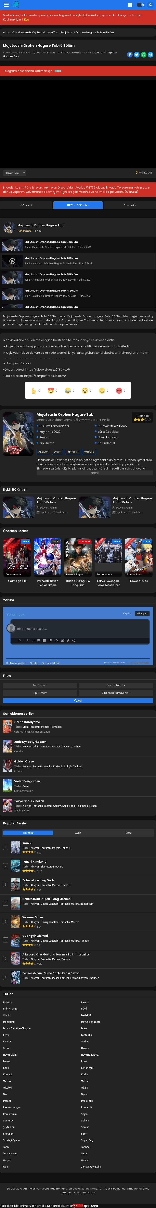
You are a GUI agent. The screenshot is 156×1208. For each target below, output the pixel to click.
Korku (56, 766)
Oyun (84, 1094)
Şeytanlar (8, 1127)
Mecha (85, 1081)
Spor (84, 1133)
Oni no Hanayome (27, 722)
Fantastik (72, 452)
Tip (39, 693)
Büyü (84, 1008)
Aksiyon (43, 452)
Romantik (56, 726)
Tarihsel (76, 746)
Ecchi (6, 1035)
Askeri (84, 1002)
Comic (6, 1015)
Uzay (84, 1153)
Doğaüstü (9, 1021)
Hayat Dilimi (10, 1054)
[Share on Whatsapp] (144, 55)
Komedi (64, 977)
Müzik (84, 1087)
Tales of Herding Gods (38, 880)
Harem (85, 1048)
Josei (84, 1061)
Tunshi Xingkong (34, 862)
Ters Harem (10, 1153)
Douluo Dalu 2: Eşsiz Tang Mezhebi (46, 899)
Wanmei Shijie (32, 917)
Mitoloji (45, 726)
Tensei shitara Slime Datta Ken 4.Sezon (50, 973)
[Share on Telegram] (151, 55)
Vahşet (7, 1160)
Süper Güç (87, 1140)
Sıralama (115, 693)
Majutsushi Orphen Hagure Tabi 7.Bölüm (132, 500)
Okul (5, 1094)
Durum (115, 685)
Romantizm (86, 903)
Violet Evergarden (27, 781)
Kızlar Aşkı (87, 1067)
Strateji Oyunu (11, 1140)
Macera (89, 452)
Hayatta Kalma (90, 1054)
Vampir (85, 1160)
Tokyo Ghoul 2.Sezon (29, 801)
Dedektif (86, 1015)
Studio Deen (118, 426)
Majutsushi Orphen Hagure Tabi (40, 225)
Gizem (6, 1048)
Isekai (55, 977)
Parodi (7, 1100)
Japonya (111, 437)
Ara (79, 700)
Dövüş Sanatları (41, 746)
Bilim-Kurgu (47, 866)
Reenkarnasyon (79, 977)
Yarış (6, 1166)
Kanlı (65, 805)
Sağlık (84, 1114)
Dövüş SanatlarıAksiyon (17, 1028)
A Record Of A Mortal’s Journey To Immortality (56, 954)
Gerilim (48, 766)
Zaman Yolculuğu (91, 1166)
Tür (39, 685)
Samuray (8, 1120)
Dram (57, 452)
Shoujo (85, 1127)
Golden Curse (24, 761)
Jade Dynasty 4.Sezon (30, 742)
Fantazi (48, 805)
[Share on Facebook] (130, 55)
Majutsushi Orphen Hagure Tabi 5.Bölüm (56, 500)
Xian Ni (27, 843)
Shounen (94, 977)
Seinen (93, 805)
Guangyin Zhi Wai (35, 936)
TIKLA (25, 19)
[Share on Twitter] (137, 55)
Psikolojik (66, 766)
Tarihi (6, 1146)
